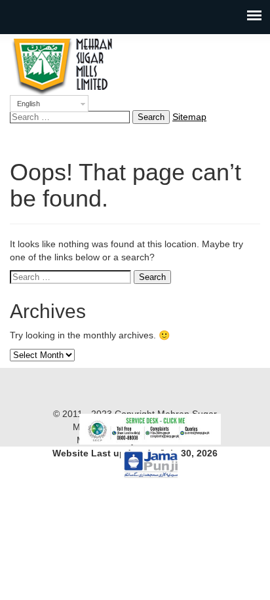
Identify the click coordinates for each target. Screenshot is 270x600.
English (28, 104)
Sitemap (189, 116)
